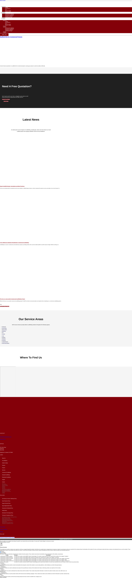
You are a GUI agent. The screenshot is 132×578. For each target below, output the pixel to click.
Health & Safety (8, 11)
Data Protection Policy (6, 517)
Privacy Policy (2, 526)
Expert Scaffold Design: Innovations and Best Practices (12, 186)
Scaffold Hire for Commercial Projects (11, 37)
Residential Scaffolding (6, 477)
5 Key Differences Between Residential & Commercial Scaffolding (14, 242)
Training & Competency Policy (7, 515)
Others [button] (1, 574)
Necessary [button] (2, 551)
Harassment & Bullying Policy (7, 508)
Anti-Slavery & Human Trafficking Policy (9, 498)
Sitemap (1, 531)
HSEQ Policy (4, 510)
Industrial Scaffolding (6, 474)
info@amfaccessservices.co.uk (5, 436)
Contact (3, 18)
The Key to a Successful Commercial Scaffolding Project (12, 299)
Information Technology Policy (7, 512)
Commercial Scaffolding (6, 472)
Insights (3, 479)
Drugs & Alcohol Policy (6, 503)
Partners (3, 17)
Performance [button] (2, 565)
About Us (4, 6)
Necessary (3, 552)
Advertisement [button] (2, 571)
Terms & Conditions (3, 529)
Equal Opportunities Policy (7, 505)
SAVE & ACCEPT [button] (3, 577)
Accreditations (4, 460)
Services (3, 13)
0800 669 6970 (3, 439)
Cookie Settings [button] (3, 542)
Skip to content (2, 0)
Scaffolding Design (8, 16)
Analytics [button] (1, 568)
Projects (3, 12)
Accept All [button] (8, 542)
